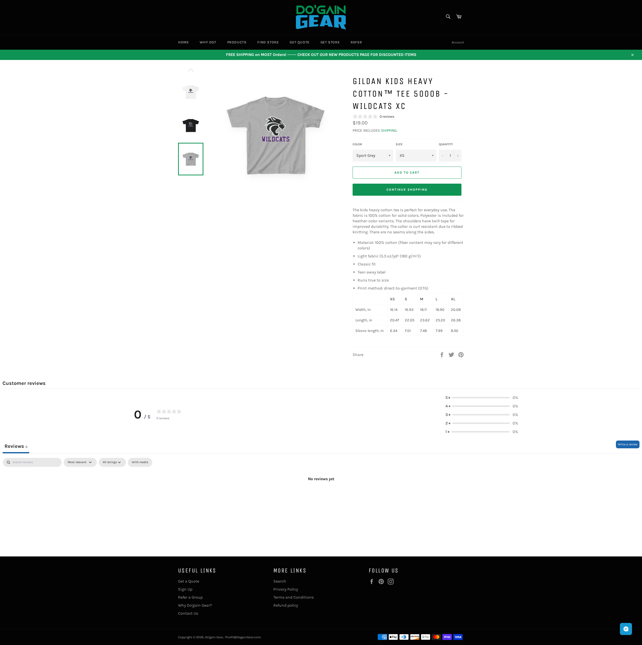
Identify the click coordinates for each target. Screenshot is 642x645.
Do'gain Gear (214, 637)
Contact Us (188, 613)
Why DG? (208, 42)
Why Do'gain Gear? (195, 605)
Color (357, 144)
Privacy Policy (285, 589)
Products (237, 42)
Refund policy (285, 605)
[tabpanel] (321, 496)
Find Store (268, 42)
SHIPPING (389, 130)
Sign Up (185, 589)
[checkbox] (140, 462)
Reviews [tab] (16, 446)
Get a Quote (188, 581)
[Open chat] (626, 629)
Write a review (627, 444)
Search (279, 581)
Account (458, 42)
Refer (356, 42)
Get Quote (299, 42)
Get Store (330, 42)
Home (183, 42)
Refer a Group (190, 597)
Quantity (446, 144)
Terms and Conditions (293, 597)
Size (399, 144)
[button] (481, 397)
